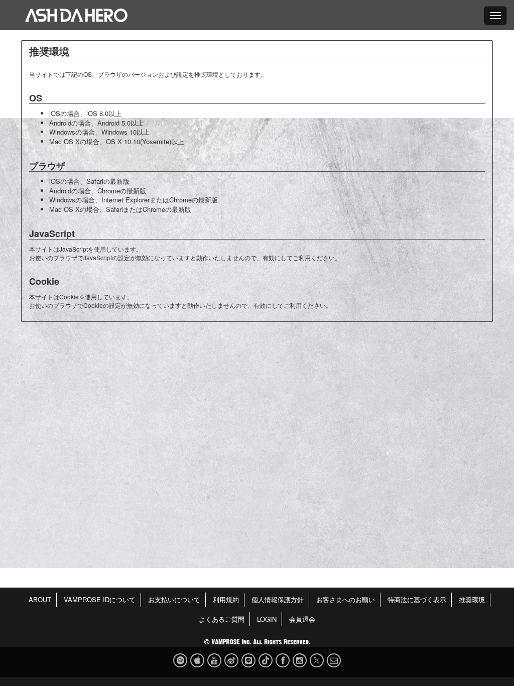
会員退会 (302, 619)
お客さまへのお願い (345, 599)
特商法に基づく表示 (417, 599)
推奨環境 (472, 599)
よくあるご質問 (221, 619)
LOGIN (267, 619)
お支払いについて (174, 599)
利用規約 (226, 599)
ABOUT (40, 599)
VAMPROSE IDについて (100, 599)
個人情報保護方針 (277, 599)
